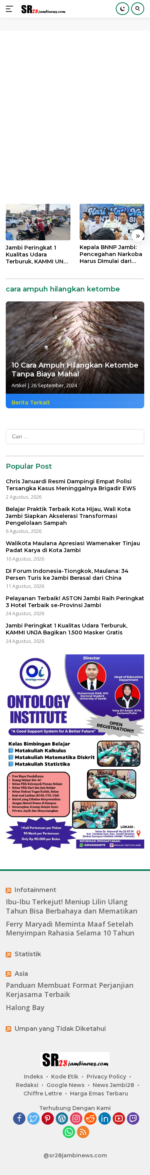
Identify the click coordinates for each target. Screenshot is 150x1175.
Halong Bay (25, 1007)
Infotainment (35, 890)
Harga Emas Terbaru (99, 1093)
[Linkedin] (104, 1119)
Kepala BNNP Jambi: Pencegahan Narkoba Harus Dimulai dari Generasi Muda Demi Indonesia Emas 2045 (111, 254)
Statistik (28, 954)
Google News (66, 1085)
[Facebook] (19, 1119)
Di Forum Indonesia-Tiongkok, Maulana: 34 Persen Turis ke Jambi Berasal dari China (67, 574)
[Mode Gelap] (122, 8)
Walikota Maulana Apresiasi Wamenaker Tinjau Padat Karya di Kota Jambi (73, 547)
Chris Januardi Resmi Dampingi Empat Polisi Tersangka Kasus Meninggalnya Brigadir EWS (71, 485)
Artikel (19, 385)
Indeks (33, 1076)
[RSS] (83, 1132)
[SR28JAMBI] (42, 9)
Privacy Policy (106, 1076)
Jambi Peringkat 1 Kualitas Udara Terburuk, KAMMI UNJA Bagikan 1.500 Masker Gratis (38, 254)
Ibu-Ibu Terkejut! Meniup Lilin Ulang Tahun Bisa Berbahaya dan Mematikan (71, 906)
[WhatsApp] (69, 1132)
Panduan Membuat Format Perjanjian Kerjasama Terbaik (69, 990)
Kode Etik (64, 1076)
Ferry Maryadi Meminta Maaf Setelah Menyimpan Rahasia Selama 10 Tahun (70, 928)
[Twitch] (133, 1119)
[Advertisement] (75, 117)
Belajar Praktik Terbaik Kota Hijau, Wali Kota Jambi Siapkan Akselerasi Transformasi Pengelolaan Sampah (68, 516)
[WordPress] (62, 1119)
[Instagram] (76, 1119)
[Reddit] (90, 1119)
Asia (21, 973)
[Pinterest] (48, 1119)
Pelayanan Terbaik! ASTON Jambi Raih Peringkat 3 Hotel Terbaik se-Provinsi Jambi (75, 602)
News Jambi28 (113, 1085)
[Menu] (11, 8)
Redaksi (27, 1085)
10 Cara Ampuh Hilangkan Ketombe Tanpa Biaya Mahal (75, 369)
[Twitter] (33, 1119)
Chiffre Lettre (42, 1093)
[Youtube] (119, 1119)
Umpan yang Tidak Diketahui (60, 1028)
